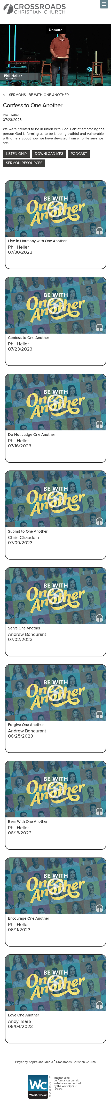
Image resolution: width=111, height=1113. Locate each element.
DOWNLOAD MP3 (49, 153)
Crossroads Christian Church (76, 1062)
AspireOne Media (41, 1062)
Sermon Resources (24, 163)
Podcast (79, 153)
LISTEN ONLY (16, 153)
